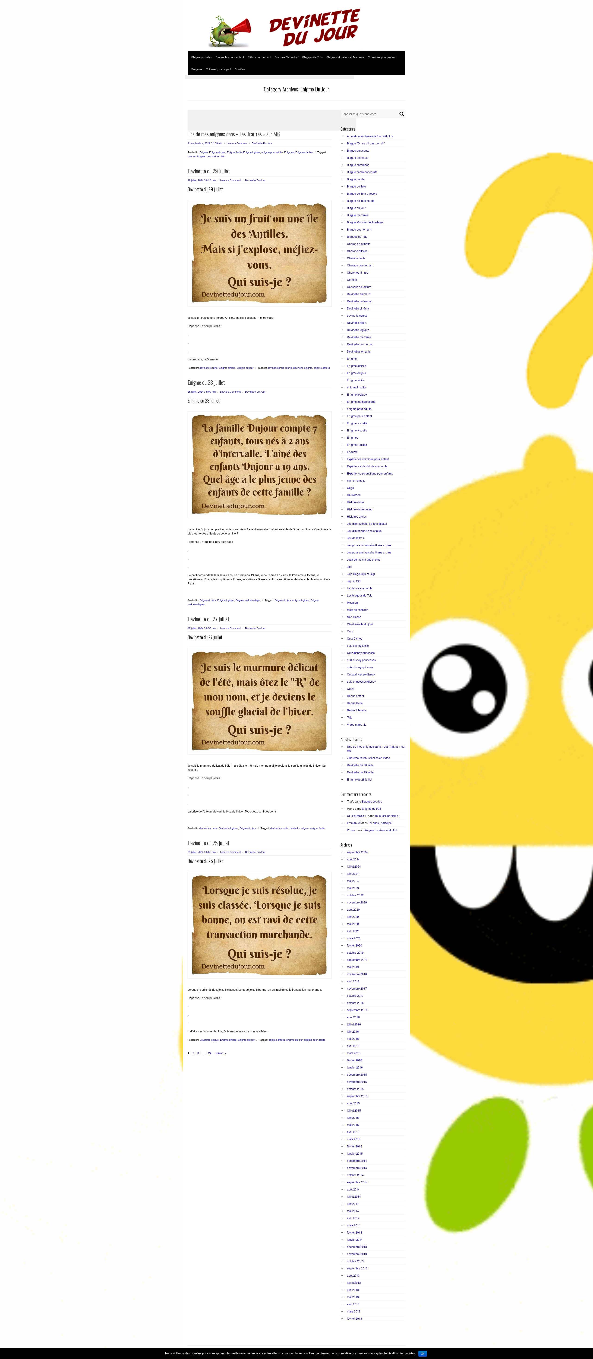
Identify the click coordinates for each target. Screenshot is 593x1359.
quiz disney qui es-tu (360, 667)
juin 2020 (353, 916)
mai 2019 (353, 967)
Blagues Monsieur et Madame (345, 57)
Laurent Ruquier (196, 156)
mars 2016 (353, 1053)
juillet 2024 (354, 866)
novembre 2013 (357, 1254)
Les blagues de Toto (359, 595)
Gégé (350, 488)
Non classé (354, 617)
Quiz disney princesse (361, 653)
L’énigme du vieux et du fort (380, 830)
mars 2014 (353, 1225)
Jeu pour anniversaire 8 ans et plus (369, 552)
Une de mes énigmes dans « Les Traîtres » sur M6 (234, 134)
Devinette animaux (359, 294)
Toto (349, 717)
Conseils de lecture (359, 287)
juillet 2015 (354, 1110)
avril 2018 (353, 981)
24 (209, 1053)
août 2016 (353, 1017)
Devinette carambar (359, 301)
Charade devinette (358, 244)
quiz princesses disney (361, 681)
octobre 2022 (355, 895)
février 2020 (354, 945)
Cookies (240, 69)
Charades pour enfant (381, 57)
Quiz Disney (354, 638)
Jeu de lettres (355, 538)
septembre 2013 (357, 1268)
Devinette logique (228, 828)
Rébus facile (355, 703)
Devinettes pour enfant (229, 57)
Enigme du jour (217, 152)
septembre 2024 (357, 852)
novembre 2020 (357, 902)
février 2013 (354, 1318)
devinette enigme (302, 367)
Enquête (352, 452)
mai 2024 (353, 881)
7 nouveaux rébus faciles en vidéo (368, 758)
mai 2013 (353, 1297)
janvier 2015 (355, 1153)
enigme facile (317, 828)
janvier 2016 (355, 1067)
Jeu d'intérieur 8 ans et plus (364, 531)
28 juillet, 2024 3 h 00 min (202, 391)
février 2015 (354, 1146)
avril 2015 (353, 1132)
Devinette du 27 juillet (208, 619)
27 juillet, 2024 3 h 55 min (202, 628)
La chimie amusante (359, 588)
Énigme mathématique (248, 600)
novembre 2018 (357, 974)
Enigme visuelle (357, 430)
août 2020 (353, 909)
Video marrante (356, 724)
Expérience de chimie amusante (367, 466)
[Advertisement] (269, 77)
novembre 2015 (357, 1082)
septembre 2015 (357, 1096)
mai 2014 (353, 1211)
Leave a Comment (237, 143)
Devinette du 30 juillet (360, 765)
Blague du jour (356, 208)
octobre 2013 (355, 1261)
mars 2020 (353, 938)
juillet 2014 (354, 1196)
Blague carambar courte (362, 172)
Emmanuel (354, 823)
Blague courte (356, 179)
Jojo (349, 567)
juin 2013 (353, 1290)
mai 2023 (353, 888)
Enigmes (196, 69)
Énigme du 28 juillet (206, 382)
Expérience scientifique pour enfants (370, 473)
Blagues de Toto (312, 57)
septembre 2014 (357, 1182)
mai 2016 (353, 1038)
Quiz (350, 631)
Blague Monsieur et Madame (365, 222)
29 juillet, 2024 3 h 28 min (202, 180)
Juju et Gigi (354, 581)
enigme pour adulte (272, 152)
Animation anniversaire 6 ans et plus (370, 136)
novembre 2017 (357, 988)
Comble (352, 279)
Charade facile (356, 258)
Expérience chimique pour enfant (368, 459)
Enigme (203, 152)
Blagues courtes (201, 57)
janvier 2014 (355, 1239)
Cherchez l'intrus (357, 272)
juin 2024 (353, 873)
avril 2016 (353, 1046)
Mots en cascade (357, 610)
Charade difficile (357, 251)
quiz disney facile (358, 645)
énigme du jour (294, 1039)
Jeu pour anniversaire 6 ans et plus (369, 545)
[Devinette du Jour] (296, 50)
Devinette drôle (356, 323)
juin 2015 (353, 1117)
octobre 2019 (355, 952)
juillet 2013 (354, 1282)
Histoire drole (355, 502)
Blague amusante (358, 150)
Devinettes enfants (358, 351)
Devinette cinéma (358, 308)
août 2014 (353, 1189)
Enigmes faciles (304, 152)
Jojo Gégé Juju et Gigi (361, 574)
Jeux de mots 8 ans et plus (363, 559)
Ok (422, 1353)
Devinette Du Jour (262, 143)
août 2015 (353, 1103)
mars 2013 (353, 1311)
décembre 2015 (357, 1074)
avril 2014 (353, 1218)
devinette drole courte (280, 367)
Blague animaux (357, 157)
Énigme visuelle (357, 423)
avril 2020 (353, 931)
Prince (351, 830)
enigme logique (300, 600)
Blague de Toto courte (361, 201)
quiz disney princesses (361, 660)
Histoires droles (357, 516)
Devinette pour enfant (360, 344)
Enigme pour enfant (359, 416)
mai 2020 (353, 924)
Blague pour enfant (359, 229)
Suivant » (221, 1053)
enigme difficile (322, 367)
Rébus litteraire (356, 710)
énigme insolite (356, 387)
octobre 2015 (355, 1089)
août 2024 (353, 859)
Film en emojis (356, 480)
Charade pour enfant (360, 265)
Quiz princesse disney (361, 674)
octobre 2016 (355, 1003)
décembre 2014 (357, 1160)
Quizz (350, 688)
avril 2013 (353, 1304)
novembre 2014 (357, 1168)
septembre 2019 (357, 960)
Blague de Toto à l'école (362, 193)
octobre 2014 (355, 1175)
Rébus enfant (355, 696)
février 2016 (354, 1060)
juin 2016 (353, 1031)
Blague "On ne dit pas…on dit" (366, 143)
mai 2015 (353, 1125)
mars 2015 (353, 1139)
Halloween (354, 495)
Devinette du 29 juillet (209, 171)
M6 (222, 156)
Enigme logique (251, 152)
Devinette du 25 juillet (209, 842)
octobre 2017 (355, 995)
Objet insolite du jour (360, 624)
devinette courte (208, 367)
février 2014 (354, 1232)
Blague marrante (357, 215)
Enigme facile (234, 152)
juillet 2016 (354, 1024)
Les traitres (213, 156)
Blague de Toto (356, 186)
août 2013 (353, 1275)
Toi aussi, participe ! (218, 69)
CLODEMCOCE (357, 816)
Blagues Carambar (287, 57)
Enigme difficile (227, 367)
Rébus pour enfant (259, 57)
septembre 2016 (357, 1010)
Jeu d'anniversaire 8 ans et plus (367, 523)
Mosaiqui (353, 602)
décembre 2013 (357, 1247)
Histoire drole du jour (360, 509)
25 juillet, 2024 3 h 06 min (202, 852)
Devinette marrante (359, 337)
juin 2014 (353, 1204)
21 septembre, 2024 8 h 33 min (205, 143)
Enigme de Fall (371, 808)
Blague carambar (358, 165)
